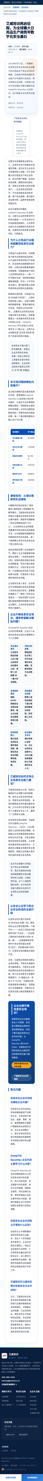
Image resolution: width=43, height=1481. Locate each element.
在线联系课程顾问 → (9, 1384)
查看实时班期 (11, 1478)
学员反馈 (33, 1405)
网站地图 (14, 1465)
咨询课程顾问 (32, 1478)
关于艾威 (33, 1409)
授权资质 (33, 1401)
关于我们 (5, 1465)
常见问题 (19, 1401)
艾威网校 (5, 1451)
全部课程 (5, 1397)
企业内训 (24, 7)
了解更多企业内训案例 (21, 1077)
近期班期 (5, 1401)
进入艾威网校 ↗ (8, 1405)
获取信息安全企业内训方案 (21, 1065)
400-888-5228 (8, 1377)
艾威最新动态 (35, 1413)
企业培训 (33, 1397)
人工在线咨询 (21, 1405)
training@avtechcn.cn (11, 1381)
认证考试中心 (21, 1397)
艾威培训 (16, 7)
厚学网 (13, 1451)
